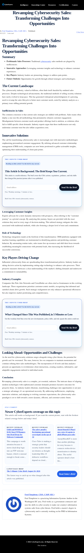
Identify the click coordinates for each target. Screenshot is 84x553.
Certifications (64, 5)
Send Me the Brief (69, 187)
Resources (52, 5)
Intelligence (24, 5)
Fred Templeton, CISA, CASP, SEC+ (14, 31)
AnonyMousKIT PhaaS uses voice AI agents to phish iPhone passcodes (66, 432)
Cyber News (80, 32)
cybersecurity (46, 61)
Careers (75, 5)
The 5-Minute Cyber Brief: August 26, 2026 (23, 471)
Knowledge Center (38, 5)
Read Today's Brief (67, 473)
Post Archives (42, 545)
